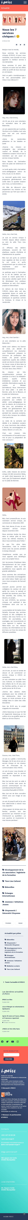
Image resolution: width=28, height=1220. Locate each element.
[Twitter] (20, 44)
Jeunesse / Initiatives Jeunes (12, 903)
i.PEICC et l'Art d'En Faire (11, 1029)
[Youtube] (12, 1041)
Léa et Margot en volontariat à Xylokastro (13, 1008)
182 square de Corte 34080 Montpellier (9, 1159)
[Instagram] (18, 1041)
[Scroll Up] (24, 1213)
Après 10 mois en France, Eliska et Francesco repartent (13, 1017)
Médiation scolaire (13, 966)
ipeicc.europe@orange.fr (10, 1144)
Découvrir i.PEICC (9, 1088)
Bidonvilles (9, 887)
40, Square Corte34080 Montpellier (8, 1189)
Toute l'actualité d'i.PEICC (15, 982)
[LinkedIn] (24, 44)
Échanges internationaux (8, 894)
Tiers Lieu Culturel (12, 881)
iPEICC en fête (7, 999)
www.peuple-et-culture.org (9, 1111)
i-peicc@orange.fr (7, 1139)
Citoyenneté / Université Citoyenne (11, 911)
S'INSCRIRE (8, 1059)
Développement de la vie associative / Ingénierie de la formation (13, 872)
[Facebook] (16, 44)
